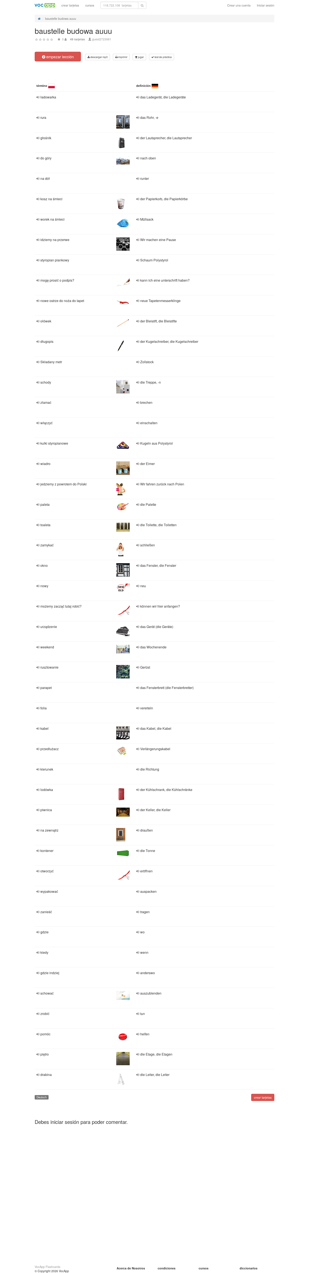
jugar (140, 57)
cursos (89, 5)
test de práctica (163, 57)
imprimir (122, 57)
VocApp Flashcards (47, 1267)
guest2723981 (101, 39)
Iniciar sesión (265, 5)
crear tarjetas (70, 5)
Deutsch (42, 1097)
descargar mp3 (99, 57)
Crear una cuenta (239, 5)
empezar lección (59, 56)
